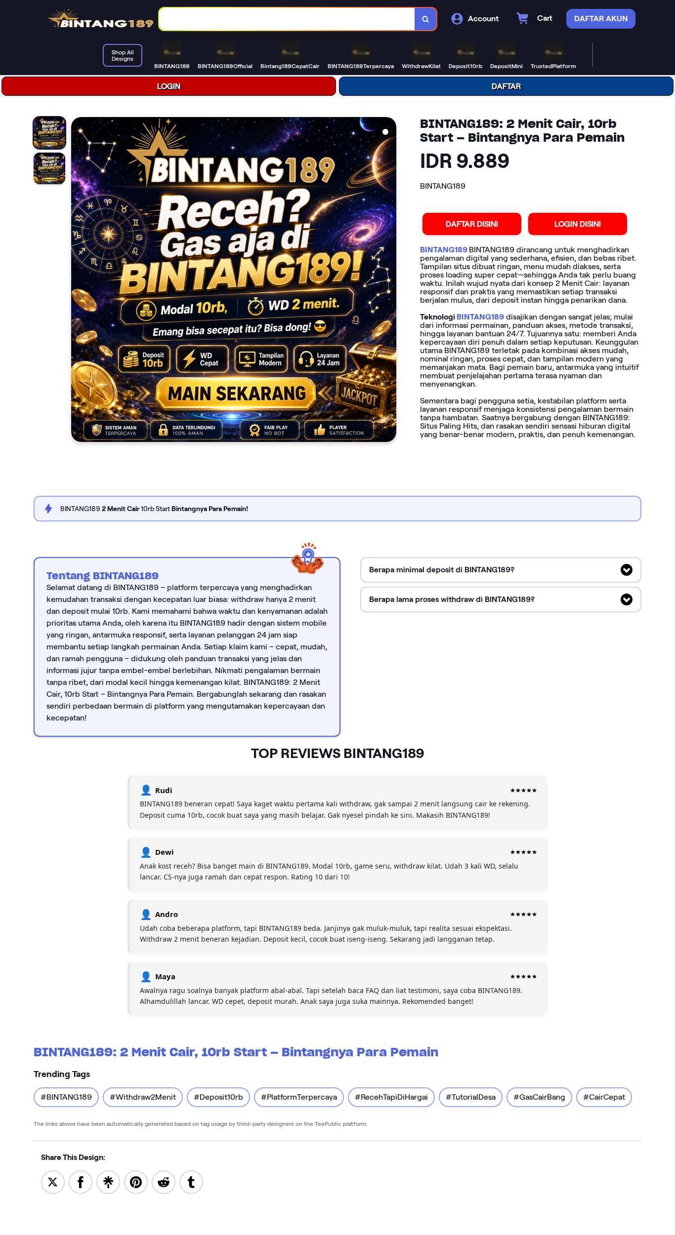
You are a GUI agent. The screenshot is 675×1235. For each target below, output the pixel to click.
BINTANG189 (444, 249)
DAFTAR (506, 86)
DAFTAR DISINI (472, 224)
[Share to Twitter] (53, 1181)
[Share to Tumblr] (191, 1181)
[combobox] (287, 19)
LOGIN (168, 86)
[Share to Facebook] (80, 1181)
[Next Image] (388, 281)
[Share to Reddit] (163, 1181)
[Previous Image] (79, 281)
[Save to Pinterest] (136, 1181)
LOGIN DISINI (577, 224)
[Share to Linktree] (108, 1181)
